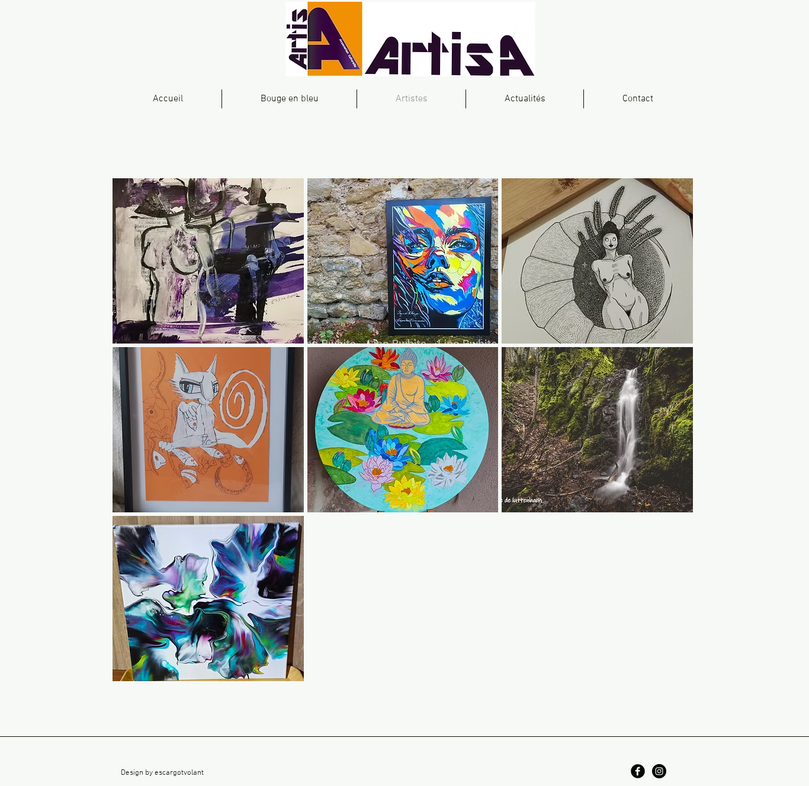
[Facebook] (638, 771)
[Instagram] (659, 771)
